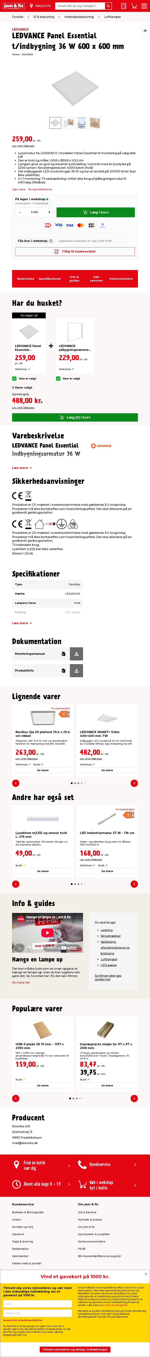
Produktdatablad (60, 708)
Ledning (107, 930)
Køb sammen (96, 278)
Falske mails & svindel (26, 1263)
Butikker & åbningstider (28, 1212)
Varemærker (20, 1256)
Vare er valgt (27, 378)
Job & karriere (87, 1212)
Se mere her (21, 982)
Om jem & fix (86, 1227)
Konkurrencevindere (91, 1241)
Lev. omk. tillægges (23, 146)
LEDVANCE (20, 29)
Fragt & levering (22, 1241)
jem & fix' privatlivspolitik (114, 1305)
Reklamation (20, 1248)
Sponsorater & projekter (94, 1234)
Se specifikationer (40, 189)
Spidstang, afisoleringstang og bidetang (115, 947)
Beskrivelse (25, 278)
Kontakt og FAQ (22, 1227)
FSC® (81, 1248)
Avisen (16, 1219)
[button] (72, 783)
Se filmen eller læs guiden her (108, 977)
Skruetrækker (111, 936)
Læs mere (18, 189)
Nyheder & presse (90, 1219)
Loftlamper (109, 959)
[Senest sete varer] (145, 30)
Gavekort (18, 1234)
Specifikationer (50, 278)
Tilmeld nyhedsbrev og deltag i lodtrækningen (75, 1349)
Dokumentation (121, 278)
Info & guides (74, 278)
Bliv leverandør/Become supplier (99, 1256)
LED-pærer (109, 965)
